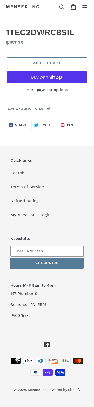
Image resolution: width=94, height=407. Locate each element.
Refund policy (24, 200)
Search (17, 172)
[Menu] (85, 7)
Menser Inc (23, 6)
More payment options (47, 90)
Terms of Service (27, 186)
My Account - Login (30, 214)
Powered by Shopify (64, 390)
